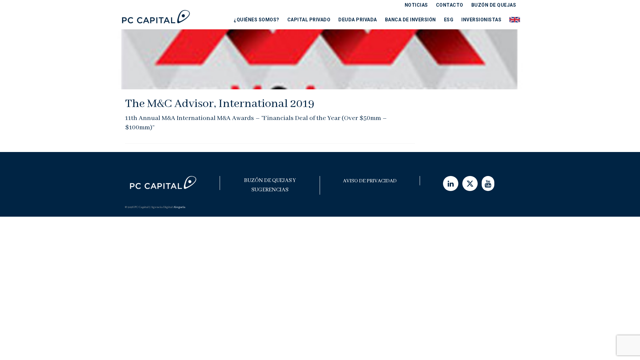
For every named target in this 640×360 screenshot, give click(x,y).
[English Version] (512, 19)
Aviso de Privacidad (370, 181)
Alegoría (179, 207)
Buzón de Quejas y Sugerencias (270, 185)
